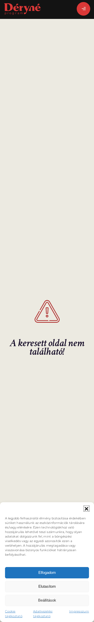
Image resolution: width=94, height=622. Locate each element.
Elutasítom (47, 586)
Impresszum (79, 611)
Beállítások (47, 600)
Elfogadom (47, 572)
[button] (86, 508)
